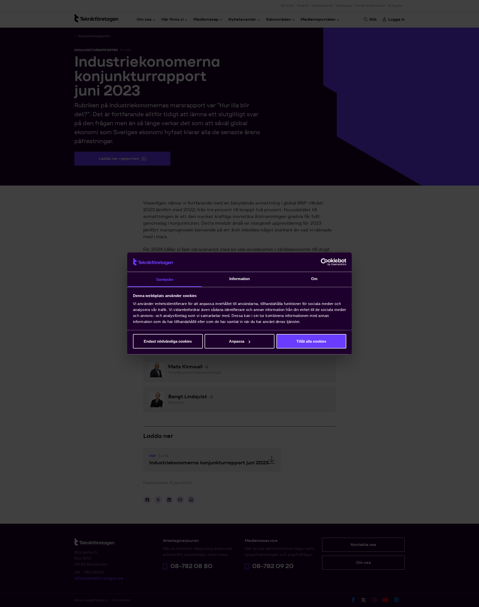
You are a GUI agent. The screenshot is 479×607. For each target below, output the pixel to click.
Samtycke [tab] (164, 279)
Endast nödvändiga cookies (168, 341)
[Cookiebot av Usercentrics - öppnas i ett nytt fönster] (324, 262)
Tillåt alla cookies (311, 341)
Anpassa (236, 341)
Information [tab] (239, 278)
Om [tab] (314, 278)
